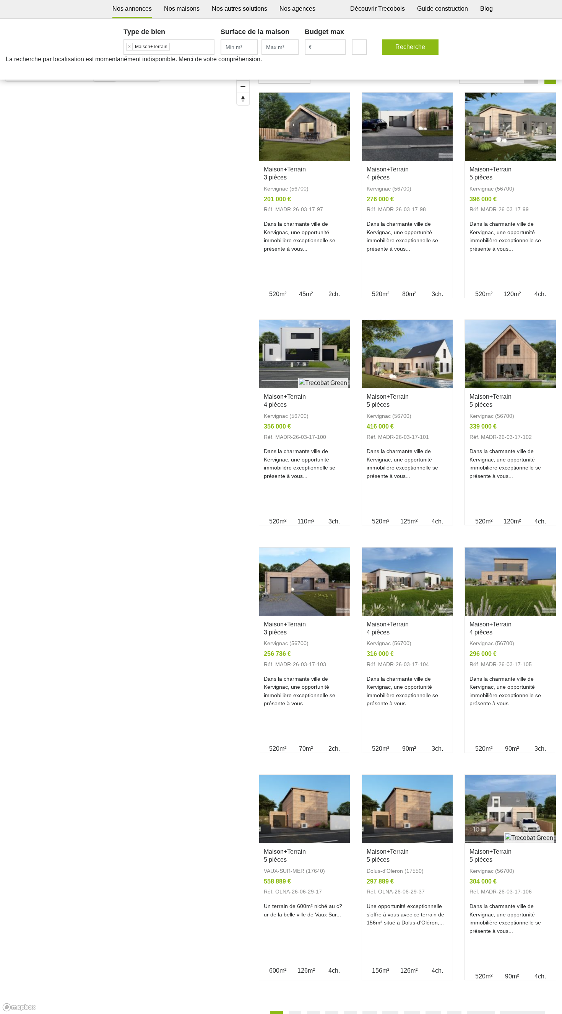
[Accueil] (96, 9)
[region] (126, 539)
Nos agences (297, 8)
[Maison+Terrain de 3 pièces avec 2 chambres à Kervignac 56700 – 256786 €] (304, 582)
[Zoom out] (243, 86)
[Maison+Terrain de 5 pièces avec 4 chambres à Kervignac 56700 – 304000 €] (510, 809)
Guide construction (442, 8)
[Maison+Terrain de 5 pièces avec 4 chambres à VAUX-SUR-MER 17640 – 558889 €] (304, 809)
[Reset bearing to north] (243, 99)
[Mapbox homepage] (19, 1007)
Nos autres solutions (239, 8)
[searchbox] (173, 46)
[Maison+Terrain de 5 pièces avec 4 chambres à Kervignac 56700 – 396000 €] (510, 127)
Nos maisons (182, 8)
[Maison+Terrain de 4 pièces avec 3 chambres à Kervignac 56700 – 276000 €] (407, 127)
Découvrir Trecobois (377, 8)
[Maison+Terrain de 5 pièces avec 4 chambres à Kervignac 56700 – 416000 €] (407, 354)
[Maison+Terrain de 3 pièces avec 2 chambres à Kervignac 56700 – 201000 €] (304, 127)
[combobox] (168, 47)
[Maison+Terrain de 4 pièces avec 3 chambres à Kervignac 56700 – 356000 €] (304, 354)
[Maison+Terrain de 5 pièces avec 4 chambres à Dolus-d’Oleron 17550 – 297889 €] (407, 809)
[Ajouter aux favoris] (339, 171)
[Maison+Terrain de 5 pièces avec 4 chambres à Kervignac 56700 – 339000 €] (510, 354)
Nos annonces (132, 8)
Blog (486, 8)
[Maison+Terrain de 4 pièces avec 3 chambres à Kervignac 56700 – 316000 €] (407, 582)
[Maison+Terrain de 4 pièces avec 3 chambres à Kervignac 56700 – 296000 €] (510, 582)
